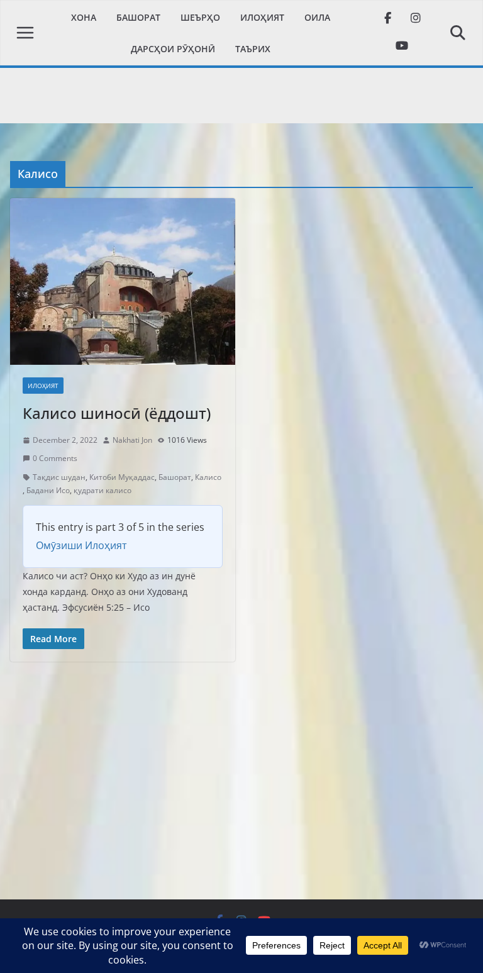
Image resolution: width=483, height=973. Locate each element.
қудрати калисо (102, 490)
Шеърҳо (200, 17)
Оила (317, 17)
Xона (83, 17)
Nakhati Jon (132, 440)
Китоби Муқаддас (122, 477)
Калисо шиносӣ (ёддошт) (117, 413)
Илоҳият (262, 17)
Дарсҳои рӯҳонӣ (173, 49)
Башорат (138, 17)
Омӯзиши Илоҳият (81, 545)
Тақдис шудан (59, 477)
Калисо (208, 477)
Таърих (252, 49)
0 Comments (55, 458)
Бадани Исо (48, 490)
